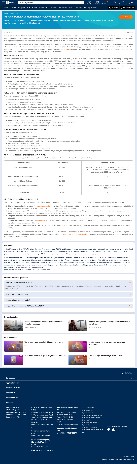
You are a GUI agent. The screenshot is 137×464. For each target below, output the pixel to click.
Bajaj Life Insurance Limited (91, 418)
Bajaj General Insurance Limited (92, 415)
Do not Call (115, 7)
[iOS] (113, 430)
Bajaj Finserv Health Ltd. (89, 427)
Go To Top (128, 373)
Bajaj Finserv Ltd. (87, 410)
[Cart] (115, 2)
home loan (41, 220)
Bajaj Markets (86, 420)
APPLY (126, 17)
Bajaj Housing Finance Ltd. (90, 422)
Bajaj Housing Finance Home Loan (76, 234)
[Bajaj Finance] (10, 2)
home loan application (45, 206)
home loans (65, 49)
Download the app (128, 7)
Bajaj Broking (86, 425)
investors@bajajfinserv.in (68, 424)
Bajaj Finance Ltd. (87, 413)
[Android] (108, 430)
